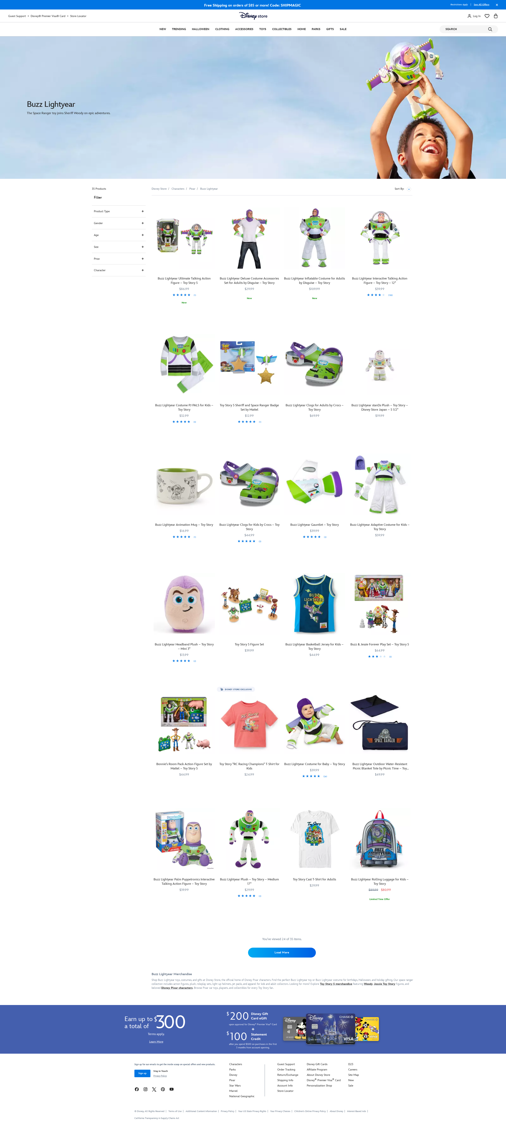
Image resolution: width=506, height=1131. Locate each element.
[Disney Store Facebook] (136, 1089)
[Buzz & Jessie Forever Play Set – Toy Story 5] (379, 604)
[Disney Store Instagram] (145, 1089)
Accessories (244, 29)
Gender (98, 223)
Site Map (353, 1075)
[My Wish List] (487, 16)
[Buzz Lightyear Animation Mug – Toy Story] (184, 484)
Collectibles (282, 29)
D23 (350, 1064)
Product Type (102, 211)
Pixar (232, 1080)
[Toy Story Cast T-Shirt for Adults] (314, 839)
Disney (233, 1075)
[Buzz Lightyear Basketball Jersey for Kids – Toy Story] (314, 604)
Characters (235, 1064)
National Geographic (241, 1096)
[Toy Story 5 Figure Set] (249, 604)
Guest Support (17, 16)
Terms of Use (175, 1111)
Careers (352, 1069)
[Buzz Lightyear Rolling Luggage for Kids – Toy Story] (379, 839)
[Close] (496, 7)
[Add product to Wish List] (212, 203)
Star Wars (235, 1085)
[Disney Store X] (154, 1089)
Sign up (142, 1073)
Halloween (200, 29)
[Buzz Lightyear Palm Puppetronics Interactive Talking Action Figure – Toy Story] (184, 839)
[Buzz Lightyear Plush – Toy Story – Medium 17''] (249, 839)
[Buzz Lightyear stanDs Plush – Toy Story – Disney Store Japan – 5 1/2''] (379, 364)
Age (96, 235)
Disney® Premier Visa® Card (48, 16)
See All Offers (481, 4)
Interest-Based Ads (356, 1111)
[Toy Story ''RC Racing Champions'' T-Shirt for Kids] (249, 723)
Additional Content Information (201, 1111)
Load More (282, 952)
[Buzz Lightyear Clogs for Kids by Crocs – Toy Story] (249, 484)
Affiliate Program (317, 1069)
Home (301, 29)
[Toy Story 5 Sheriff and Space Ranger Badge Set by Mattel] (249, 364)
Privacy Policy (160, 1075)
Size (96, 247)
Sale (343, 29)
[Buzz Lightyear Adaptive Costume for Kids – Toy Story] (379, 484)
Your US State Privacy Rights (252, 1111)
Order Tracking (286, 1069)
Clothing (222, 29)
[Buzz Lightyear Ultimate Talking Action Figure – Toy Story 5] (184, 238)
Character (100, 270)
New (163, 29)
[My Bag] (495, 16)
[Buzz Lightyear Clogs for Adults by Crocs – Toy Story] (314, 364)
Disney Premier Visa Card (324, 1080)
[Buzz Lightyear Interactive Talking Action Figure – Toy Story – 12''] (379, 238)
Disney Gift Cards (317, 1064)
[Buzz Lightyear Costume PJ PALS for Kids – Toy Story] (184, 364)
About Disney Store (318, 1075)
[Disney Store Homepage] (253, 16)
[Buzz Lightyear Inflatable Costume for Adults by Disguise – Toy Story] (314, 238)
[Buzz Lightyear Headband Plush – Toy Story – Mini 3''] (184, 604)
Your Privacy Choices (280, 1111)
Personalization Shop (319, 1085)
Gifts (330, 29)
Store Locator (78, 16)
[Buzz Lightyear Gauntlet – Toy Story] (314, 484)
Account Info (285, 1085)
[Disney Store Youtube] (171, 1089)
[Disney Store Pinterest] (162, 1089)
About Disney (336, 1111)
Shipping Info (285, 1080)
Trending (179, 29)
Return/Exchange (287, 1075)
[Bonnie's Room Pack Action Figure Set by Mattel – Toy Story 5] (184, 723)
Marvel (233, 1091)
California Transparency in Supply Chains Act (156, 1118)
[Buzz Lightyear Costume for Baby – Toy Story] (314, 723)
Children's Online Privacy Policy (310, 1111)
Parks (316, 29)
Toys (262, 29)
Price (97, 258)
